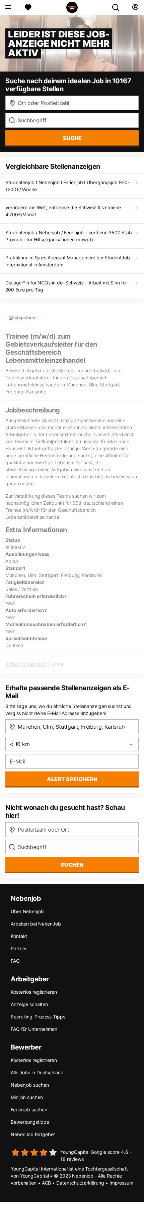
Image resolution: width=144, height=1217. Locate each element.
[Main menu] (7, 7)
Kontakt (19, 936)
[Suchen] (118, 7)
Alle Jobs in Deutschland (37, 1072)
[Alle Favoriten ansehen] (28, 7)
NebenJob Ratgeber (33, 1134)
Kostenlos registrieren (34, 992)
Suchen (72, 864)
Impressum (121, 1183)
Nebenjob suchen (30, 1085)
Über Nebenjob (27, 911)
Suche (72, 138)
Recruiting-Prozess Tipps (38, 1016)
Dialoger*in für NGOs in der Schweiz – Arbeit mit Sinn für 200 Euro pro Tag (66, 286)
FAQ (15, 961)
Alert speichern (72, 779)
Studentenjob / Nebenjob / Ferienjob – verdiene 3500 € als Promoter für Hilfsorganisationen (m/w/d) (68, 236)
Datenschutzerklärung (80, 1183)
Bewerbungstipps (30, 1122)
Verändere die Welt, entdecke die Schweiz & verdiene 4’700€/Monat (63, 211)
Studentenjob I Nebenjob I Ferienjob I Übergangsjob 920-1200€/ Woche (67, 185)
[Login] (135, 7)
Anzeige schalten (29, 1004)
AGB (46, 1183)
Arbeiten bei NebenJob (36, 924)
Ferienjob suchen (29, 1109)
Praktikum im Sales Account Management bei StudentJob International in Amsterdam (67, 261)
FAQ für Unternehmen (34, 1029)
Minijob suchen (27, 1097)
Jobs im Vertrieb (26, 663)
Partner (18, 948)
